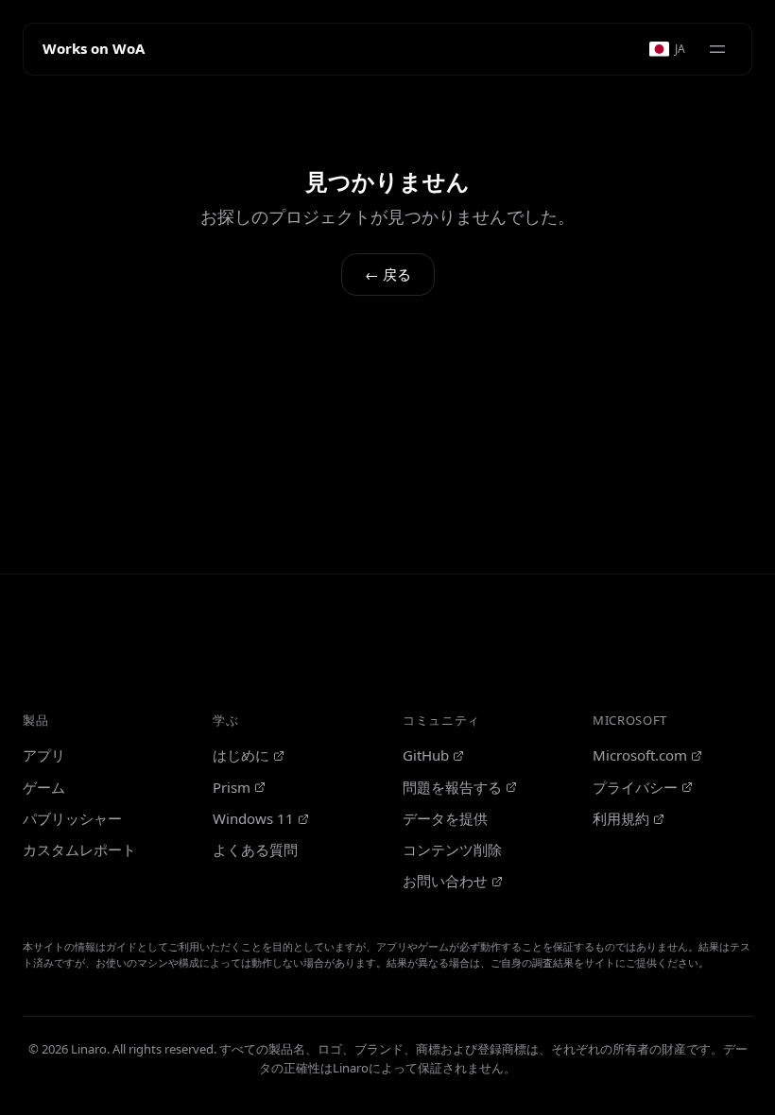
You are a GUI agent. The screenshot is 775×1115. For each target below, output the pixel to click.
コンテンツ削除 (452, 849)
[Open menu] (717, 49)
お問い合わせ (445, 880)
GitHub (426, 755)
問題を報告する (452, 787)
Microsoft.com (640, 755)
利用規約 (621, 818)
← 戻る (388, 274)
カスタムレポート (79, 849)
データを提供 (445, 818)
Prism (231, 787)
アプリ (44, 755)
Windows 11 (253, 818)
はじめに (241, 755)
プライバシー (635, 787)
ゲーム (44, 787)
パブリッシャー (72, 818)
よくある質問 (255, 849)
